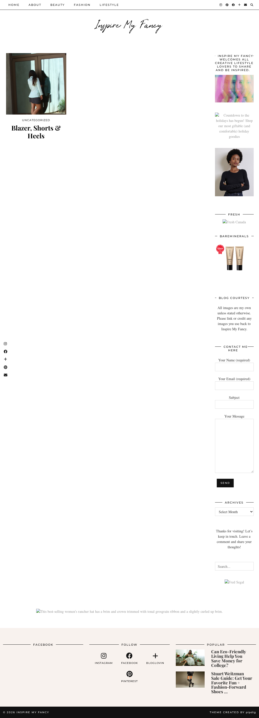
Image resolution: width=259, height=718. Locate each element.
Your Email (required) (234, 378)
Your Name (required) (234, 360)
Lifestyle (109, 5)
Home (13, 5)
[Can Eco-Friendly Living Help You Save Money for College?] (190, 657)
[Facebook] (233, 5)
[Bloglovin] (239, 5)
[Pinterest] (227, 5)
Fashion (82, 5)
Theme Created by (233, 712)
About (35, 5)
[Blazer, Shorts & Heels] (36, 84)
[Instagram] (221, 5)
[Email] (245, 5)
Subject (234, 397)
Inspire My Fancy (130, 24)
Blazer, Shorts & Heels (36, 132)
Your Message (234, 416)
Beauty (57, 5)
